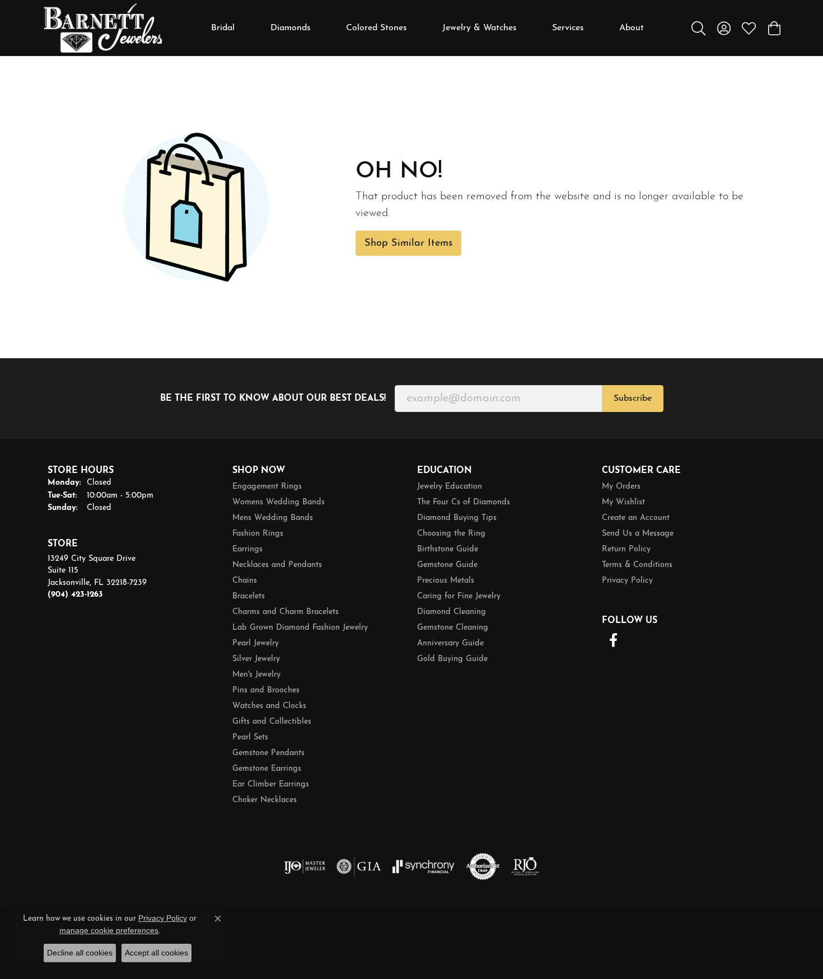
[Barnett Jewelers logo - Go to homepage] (103, 28)
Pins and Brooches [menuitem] (266, 690)
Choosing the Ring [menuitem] (451, 534)
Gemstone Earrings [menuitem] (266, 769)
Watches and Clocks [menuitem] (269, 706)
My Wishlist (623, 502)
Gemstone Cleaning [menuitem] (452, 628)
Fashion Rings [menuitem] (257, 534)
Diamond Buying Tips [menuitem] (457, 518)
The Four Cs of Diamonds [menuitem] (463, 502)
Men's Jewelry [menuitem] (256, 675)
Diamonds (290, 28)
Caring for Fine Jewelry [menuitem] (459, 596)
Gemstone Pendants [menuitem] (268, 753)
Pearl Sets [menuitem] (250, 737)
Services (568, 28)
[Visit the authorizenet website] (483, 866)
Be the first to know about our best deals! (273, 398)
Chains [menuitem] (244, 581)
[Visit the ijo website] (305, 866)
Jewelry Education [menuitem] (449, 487)
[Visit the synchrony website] (423, 866)
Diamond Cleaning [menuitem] (451, 612)
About (631, 28)
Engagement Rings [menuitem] (267, 487)
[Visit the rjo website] (525, 866)
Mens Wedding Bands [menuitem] (272, 518)
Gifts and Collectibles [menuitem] (271, 722)
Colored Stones (376, 28)
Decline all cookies (80, 952)
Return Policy (626, 549)
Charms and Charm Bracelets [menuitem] (285, 612)
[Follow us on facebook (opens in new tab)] (613, 640)
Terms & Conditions (637, 565)
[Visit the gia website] (358, 866)
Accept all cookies (156, 952)
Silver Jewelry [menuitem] (256, 659)
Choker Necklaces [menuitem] (264, 800)
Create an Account (636, 518)
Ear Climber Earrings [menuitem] (270, 784)
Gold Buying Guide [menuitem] (452, 659)
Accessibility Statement (725, 929)
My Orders (621, 487)
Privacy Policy (627, 581)
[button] (698, 28)
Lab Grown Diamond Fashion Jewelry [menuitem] (300, 628)
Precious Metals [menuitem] (445, 581)
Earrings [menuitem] (247, 549)
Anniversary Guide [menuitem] (450, 643)
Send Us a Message (638, 534)
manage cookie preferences (108, 930)
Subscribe (633, 398)
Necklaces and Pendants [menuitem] (277, 565)
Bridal (223, 28)
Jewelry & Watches (479, 28)
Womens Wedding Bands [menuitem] (278, 502)
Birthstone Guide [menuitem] (447, 549)
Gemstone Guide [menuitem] (447, 565)
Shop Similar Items (408, 243)
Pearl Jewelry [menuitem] (255, 643)
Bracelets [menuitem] (248, 596)
